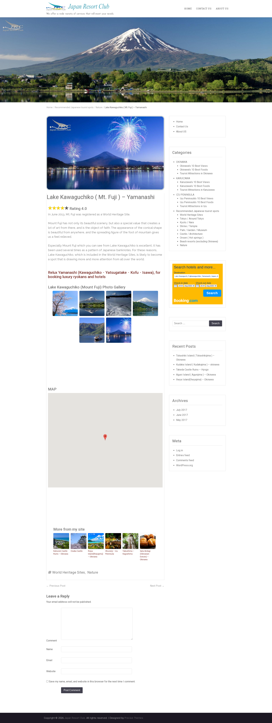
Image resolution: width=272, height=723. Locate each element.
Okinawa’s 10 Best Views (194, 165)
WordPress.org (184, 465)
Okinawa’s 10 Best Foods (194, 169)
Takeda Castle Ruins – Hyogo (192, 369)
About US (222, 8)
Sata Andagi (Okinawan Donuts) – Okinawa (145, 555)
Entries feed (183, 455)
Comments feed (185, 460)
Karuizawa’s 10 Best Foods (195, 186)
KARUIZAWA (183, 178)
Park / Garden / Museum (193, 230)
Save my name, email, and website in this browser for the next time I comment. (92, 681)
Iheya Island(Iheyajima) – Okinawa (95, 554)
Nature (99, 107)
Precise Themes (134, 718)
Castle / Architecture (191, 233)
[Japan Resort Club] (136, 59)
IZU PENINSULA (185, 194)
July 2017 (181, 409)
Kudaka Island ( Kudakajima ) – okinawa (197, 364)
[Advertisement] (105, 364)
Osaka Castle (76, 551)
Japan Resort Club (74, 718)
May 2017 (181, 419)
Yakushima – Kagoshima (128, 552)
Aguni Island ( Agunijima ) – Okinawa (196, 374)
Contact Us (203, 8)
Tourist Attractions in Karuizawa (197, 189)
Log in (179, 450)
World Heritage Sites (68, 572)
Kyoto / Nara (187, 222)
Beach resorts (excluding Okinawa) (199, 241)
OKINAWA (181, 161)
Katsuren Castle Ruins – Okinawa (60, 552)
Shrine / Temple (188, 226)
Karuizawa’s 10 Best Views (195, 182)
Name (49, 649)
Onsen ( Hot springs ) (191, 237)
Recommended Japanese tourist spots (74, 107)
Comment (51, 640)
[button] (105, 437)
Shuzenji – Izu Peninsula (111, 552)
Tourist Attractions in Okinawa (196, 173)
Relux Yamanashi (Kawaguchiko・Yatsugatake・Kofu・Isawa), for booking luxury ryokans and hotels (104, 274)
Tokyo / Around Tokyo (192, 218)
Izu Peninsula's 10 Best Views (196, 198)
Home (188, 8)
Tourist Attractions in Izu (193, 206)
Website (51, 671)
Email (49, 660)
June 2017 (182, 414)
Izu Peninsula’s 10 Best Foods (196, 202)
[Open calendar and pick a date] (175, 286)
